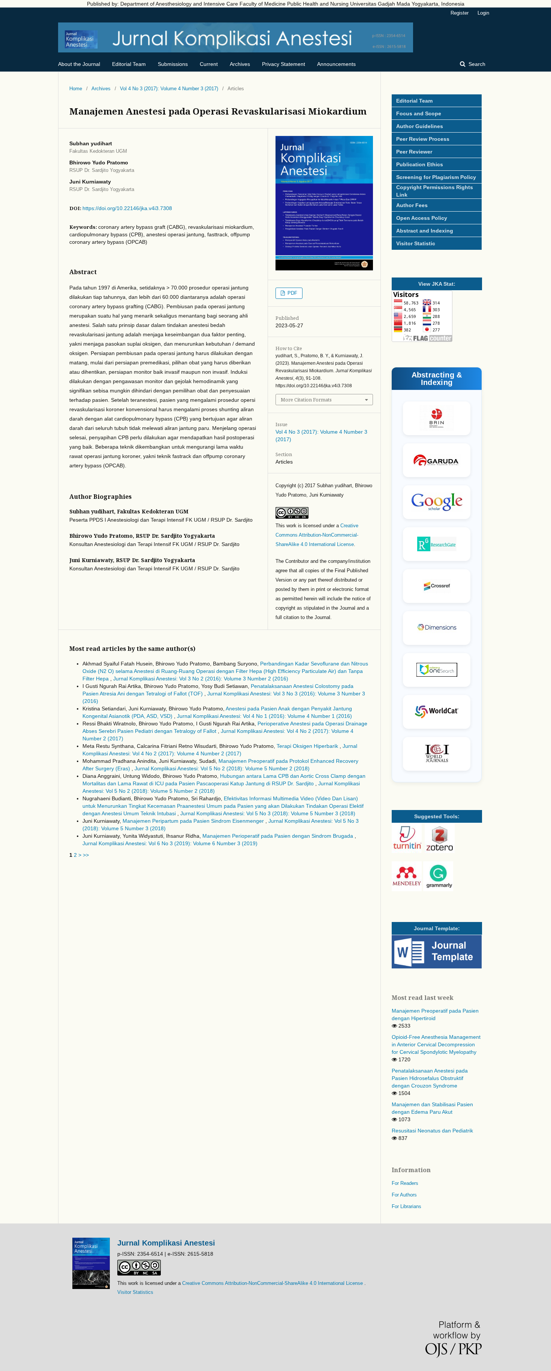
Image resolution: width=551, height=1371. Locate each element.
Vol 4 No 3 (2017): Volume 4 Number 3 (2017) (169, 88)
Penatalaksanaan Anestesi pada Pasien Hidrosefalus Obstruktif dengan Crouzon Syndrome (430, 1078)
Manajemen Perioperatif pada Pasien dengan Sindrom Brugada (278, 836)
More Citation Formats (306, 399)
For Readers (405, 1183)
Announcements (336, 64)
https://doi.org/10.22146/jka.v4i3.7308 (127, 208)
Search (476, 64)
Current (209, 64)
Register (460, 13)
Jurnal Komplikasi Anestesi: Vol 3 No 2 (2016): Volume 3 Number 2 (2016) (200, 679)
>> (86, 855)
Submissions (173, 64)
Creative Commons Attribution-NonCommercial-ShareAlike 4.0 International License (317, 535)
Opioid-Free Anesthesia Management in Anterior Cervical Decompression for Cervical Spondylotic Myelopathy (436, 1044)
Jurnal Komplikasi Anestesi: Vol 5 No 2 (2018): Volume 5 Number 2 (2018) (222, 768)
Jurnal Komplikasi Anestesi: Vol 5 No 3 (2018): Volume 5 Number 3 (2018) (267, 813)
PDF (291, 293)
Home (75, 88)
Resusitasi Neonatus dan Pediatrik (432, 1131)
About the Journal (79, 64)
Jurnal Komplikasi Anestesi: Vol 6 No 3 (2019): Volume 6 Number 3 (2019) (170, 843)
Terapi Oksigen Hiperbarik (308, 746)
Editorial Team (129, 64)
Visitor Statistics (135, 1292)
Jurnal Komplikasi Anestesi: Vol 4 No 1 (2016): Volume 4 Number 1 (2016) (264, 716)
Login (483, 13)
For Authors (404, 1195)
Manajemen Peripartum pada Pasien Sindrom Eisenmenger (194, 821)
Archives (240, 64)
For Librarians (406, 1206)
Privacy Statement (283, 64)
